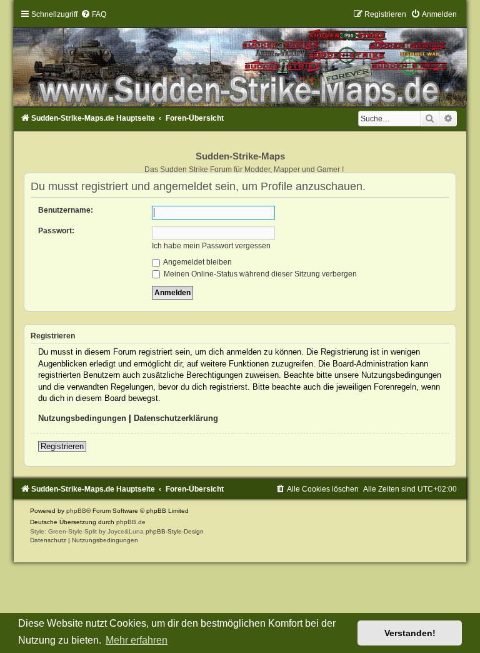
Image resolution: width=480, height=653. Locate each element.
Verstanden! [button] (410, 633)
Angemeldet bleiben (197, 262)
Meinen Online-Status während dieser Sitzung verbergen (259, 274)
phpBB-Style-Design (175, 531)
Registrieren (62, 446)
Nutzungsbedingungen (82, 418)
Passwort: (56, 230)
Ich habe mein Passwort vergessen (211, 245)
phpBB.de (131, 522)
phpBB (76, 510)
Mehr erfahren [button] (137, 640)
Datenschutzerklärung (176, 418)
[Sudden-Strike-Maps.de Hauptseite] (240, 58)
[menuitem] (93, 14)
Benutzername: (65, 210)
